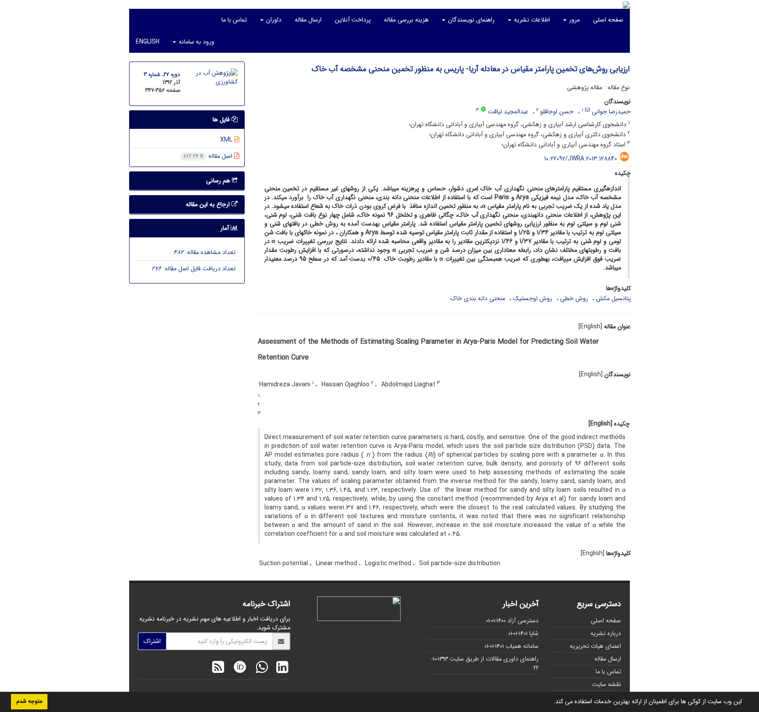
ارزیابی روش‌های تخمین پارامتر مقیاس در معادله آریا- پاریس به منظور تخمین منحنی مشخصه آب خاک (470, 69)
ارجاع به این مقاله (208, 204)
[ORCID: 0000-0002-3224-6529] (483, 109)
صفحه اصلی (608, 20)
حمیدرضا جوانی (611, 111)
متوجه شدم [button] (29, 701)
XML (227, 140)
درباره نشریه (605, 633)
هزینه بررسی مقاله (406, 20)
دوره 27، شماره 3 (162, 74)
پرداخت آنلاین (353, 20)
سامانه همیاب (522, 646)
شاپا (534, 633)
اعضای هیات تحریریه (595, 646)
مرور (573, 20)
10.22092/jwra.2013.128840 (580, 158)
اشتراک (152, 641)
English (147, 42)
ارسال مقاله (308, 20)
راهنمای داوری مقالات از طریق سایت (494, 659)
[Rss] (218, 668)
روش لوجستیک (532, 298)
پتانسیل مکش (613, 298)
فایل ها (222, 119)
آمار (225, 228)
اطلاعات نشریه (531, 20)
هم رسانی (219, 180)
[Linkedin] (280, 668)
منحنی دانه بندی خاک (478, 298)
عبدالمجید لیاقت (508, 111)
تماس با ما (234, 20)
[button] (550, 702)
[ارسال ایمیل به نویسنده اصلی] (587, 109)
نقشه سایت (606, 684)
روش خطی (574, 298)
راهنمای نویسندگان (470, 20)
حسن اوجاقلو (557, 111)
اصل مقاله (208, 156)
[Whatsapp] (259, 668)
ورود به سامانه (195, 42)
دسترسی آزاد (523, 620)
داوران (273, 20)
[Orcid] (237, 668)
